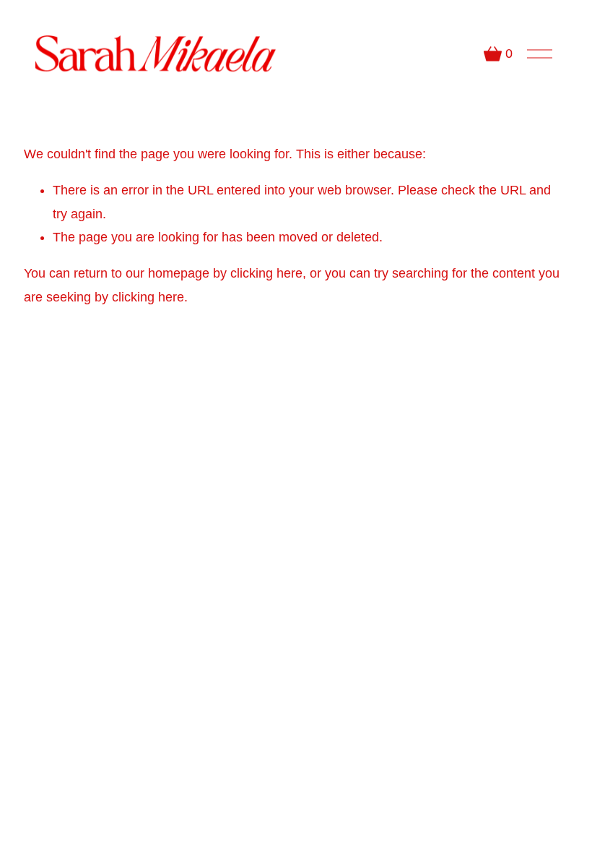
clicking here (266, 273)
